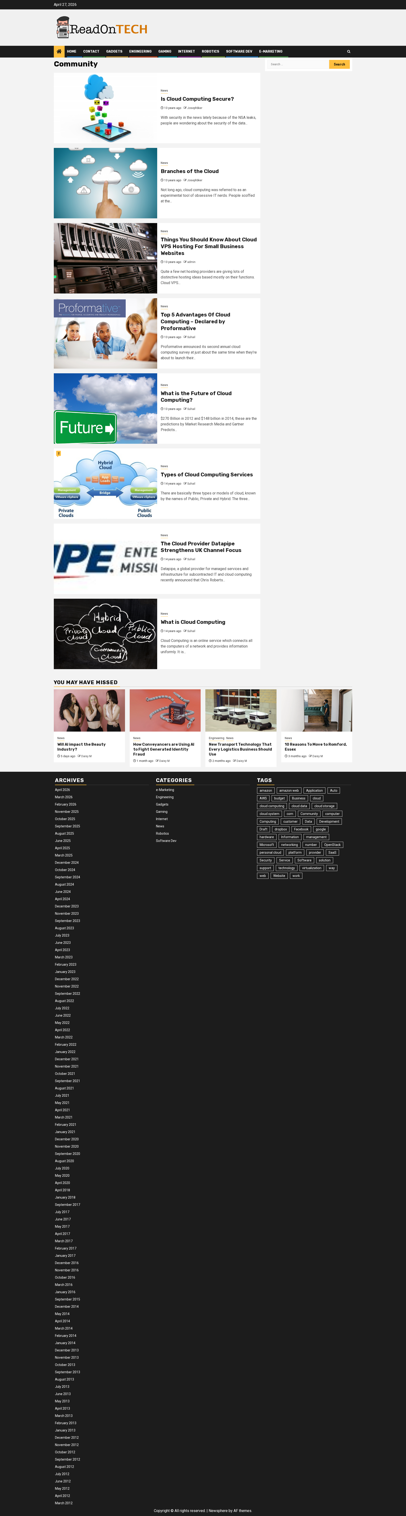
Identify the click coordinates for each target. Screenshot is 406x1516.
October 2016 (65, 1277)
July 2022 (62, 1008)
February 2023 (65, 964)
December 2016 (67, 1263)
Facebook (301, 829)
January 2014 (65, 1343)
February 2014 (65, 1336)
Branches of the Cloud (190, 171)
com (290, 814)
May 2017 (62, 1226)
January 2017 (65, 1256)
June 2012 (63, 1481)
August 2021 (64, 1088)
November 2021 (67, 1066)
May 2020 (62, 1175)
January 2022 (65, 1052)
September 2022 (67, 993)
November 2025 (67, 812)
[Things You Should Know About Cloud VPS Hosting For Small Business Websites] (105, 258)
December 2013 (67, 1350)
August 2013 (64, 1379)
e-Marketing (270, 52)
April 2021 (62, 1110)
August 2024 (64, 884)
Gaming (164, 52)
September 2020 (67, 1154)
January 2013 (65, 1430)
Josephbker (194, 108)
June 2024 (63, 892)
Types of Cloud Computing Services (207, 474)
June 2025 (63, 841)
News (164, 90)
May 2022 (62, 1023)
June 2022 (63, 1015)
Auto (333, 790)
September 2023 (67, 921)
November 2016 (67, 1270)
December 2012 (67, 1437)
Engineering (140, 52)
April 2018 (62, 1190)
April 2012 (62, 1496)
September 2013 (67, 1372)
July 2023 (62, 935)
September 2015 (67, 1299)
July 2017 (62, 1212)
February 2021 (65, 1124)
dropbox (281, 829)
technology (286, 868)
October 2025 (65, 819)
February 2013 (65, 1423)
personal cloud (270, 852)
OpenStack (332, 845)
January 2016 (65, 1292)
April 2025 (62, 848)
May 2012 (62, 1488)
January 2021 (65, 1132)
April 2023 (62, 950)
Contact (91, 52)
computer (332, 814)
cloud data (299, 806)
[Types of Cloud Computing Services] (105, 483)
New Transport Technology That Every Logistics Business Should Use (240, 749)
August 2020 (64, 1161)
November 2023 (67, 913)
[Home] (59, 52)
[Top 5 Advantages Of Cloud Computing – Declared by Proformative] (105, 333)
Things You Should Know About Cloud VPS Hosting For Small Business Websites (209, 246)
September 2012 (67, 1459)
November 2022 (67, 986)
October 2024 (65, 870)
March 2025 (64, 855)
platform (295, 852)
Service (284, 860)
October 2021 (65, 1074)
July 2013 (62, 1387)
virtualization (311, 868)
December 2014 (67, 1306)
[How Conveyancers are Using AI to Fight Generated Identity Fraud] (165, 710)
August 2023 (64, 928)
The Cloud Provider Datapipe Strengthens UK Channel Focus (201, 547)
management (316, 837)
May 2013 (62, 1401)
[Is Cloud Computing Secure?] (105, 108)
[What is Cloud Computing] (105, 634)
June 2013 (63, 1394)
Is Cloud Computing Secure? (197, 99)
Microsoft (267, 845)
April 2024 (62, 899)
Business (298, 798)
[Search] (349, 51)
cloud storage (324, 806)
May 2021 (62, 1103)
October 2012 (65, 1452)
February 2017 (65, 1248)
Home (71, 52)
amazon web (289, 790)
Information (290, 837)
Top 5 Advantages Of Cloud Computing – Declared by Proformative (195, 321)
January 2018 (65, 1197)
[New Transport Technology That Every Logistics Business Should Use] (241, 710)
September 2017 (67, 1205)
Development (329, 821)
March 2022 (64, 1037)
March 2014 (64, 1328)
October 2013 (65, 1365)
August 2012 (64, 1467)
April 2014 (62, 1321)
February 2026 (65, 804)
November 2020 (67, 1146)
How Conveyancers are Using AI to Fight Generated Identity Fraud (163, 749)
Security (266, 860)
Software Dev (239, 52)
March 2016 (64, 1285)
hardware (267, 837)
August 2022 (64, 1001)
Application (314, 790)
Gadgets (114, 52)
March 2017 (64, 1241)
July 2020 (62, 1168)
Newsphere (218, 1510)
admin (191, 262)
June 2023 (63, 943)
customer (290, 821)
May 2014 (62, 1314)
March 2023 (64, 957)
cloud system (269, 814)
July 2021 (62, 1095)
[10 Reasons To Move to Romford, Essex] (316, 710)
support (265, 868)
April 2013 (62, 1408)
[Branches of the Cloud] (105, 183)
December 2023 (67, 906)
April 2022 (62, 1030)
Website (279, 876)
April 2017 (62, 1234)
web (263, 876)
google (321, 829)
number (311, 845)
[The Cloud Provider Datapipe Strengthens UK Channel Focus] (105, 559)
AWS (263, 798)
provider (315, 852)
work (296, 876)
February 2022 (65, 1044)
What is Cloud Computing (193, 622)
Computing (268, 821)
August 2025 (64, 833)
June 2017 (63, 1219)
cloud (317, 798)
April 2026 (62, 790)
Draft (263, 829)
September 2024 (67, 877)
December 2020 (67, 1139)
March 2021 (64, 1117)
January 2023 (65, 972)
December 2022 (67, 979)
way (332, 868)
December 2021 (67, 1059)
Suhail (191, 337)
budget (279, 798)
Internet (186, 52)
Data (308, 821)
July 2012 (62, 1474)
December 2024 (67, 862)
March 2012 (64, 1503)
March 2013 (64, 1416)
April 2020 (62, 1183)
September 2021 (67, 1081)
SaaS (332, 852)
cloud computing (272, 806)
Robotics (210, 52)
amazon (266, 790)
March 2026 (64, 797)
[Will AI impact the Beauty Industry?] (89, 710)
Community (309, 814)
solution (325, 860)
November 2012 (67, 1445)
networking (289, 845)
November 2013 (67, 1357)
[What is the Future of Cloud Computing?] (105, 408)
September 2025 (67, 826)
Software (304, 860)
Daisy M (86, 756)
